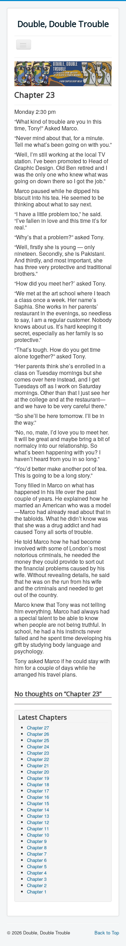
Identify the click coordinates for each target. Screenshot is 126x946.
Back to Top (106, 932)
